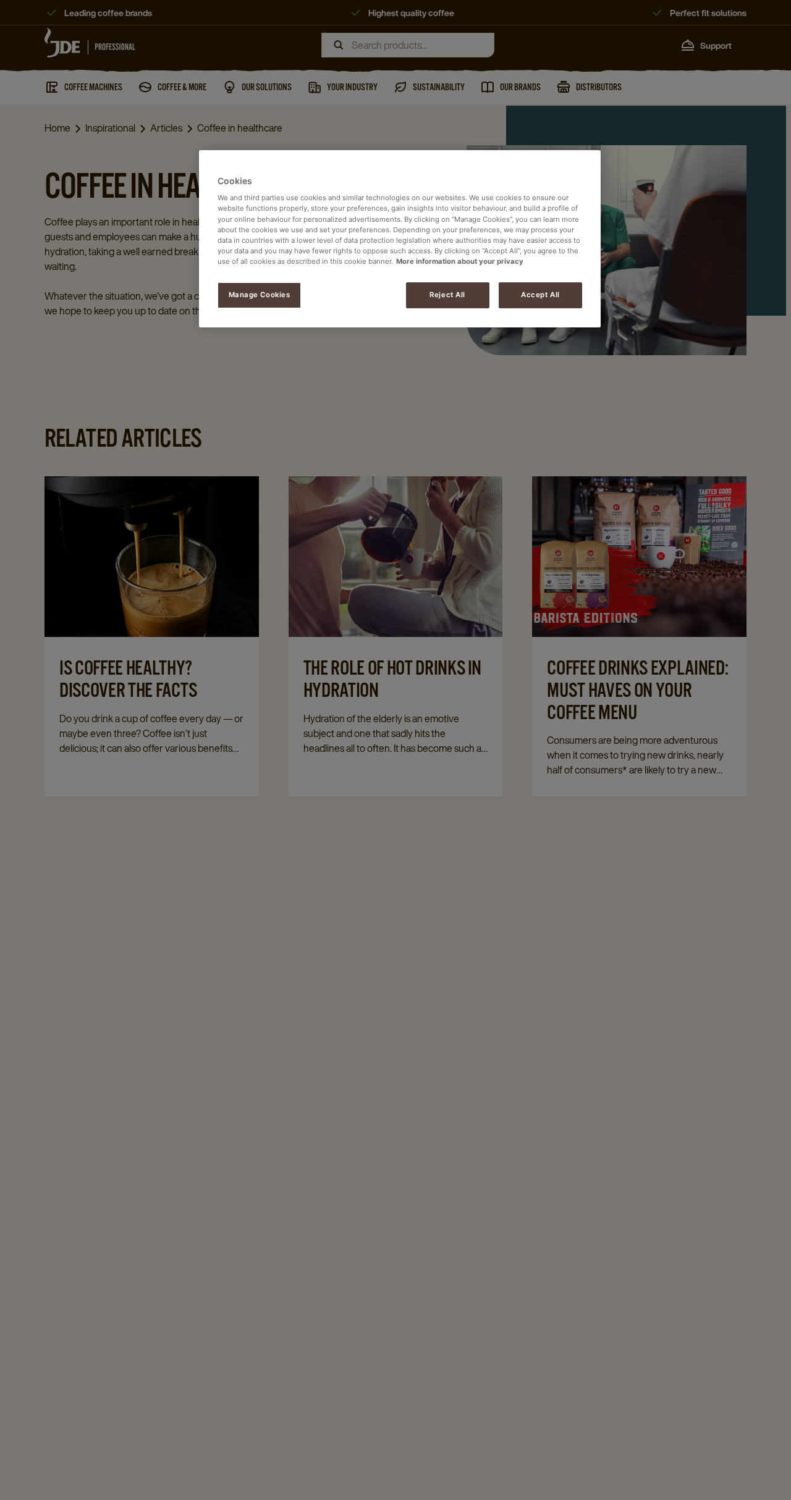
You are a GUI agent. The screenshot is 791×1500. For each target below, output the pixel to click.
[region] (400, 238)
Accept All (540, 294)
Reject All (447, 294)
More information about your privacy (459, 261)
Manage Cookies (259, 294)
